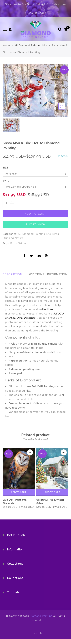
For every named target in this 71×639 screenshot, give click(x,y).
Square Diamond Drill (22, 187)
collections (46, 309)
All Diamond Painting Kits (30, 45)
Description (12, 274)
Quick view (30, 452)
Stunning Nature (13, 238)
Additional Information (48, 274)
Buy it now (35, 224)
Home (6, 45)
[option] (35, 90)
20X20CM (11, 174)
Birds (55, 233)
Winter (22, 243)
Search (37, 633)
